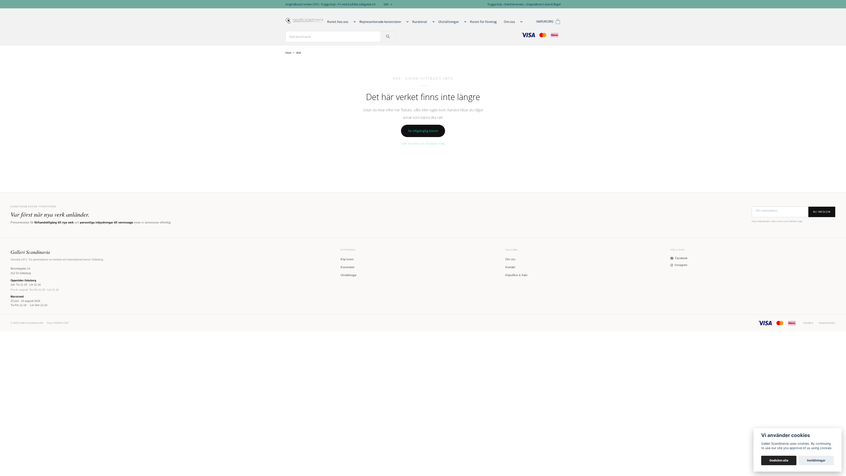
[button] (354, 22)
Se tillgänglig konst (423, 131)
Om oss (509, 21)
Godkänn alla (778, 460)
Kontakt (510, 267)
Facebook (681, 258)
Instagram (681, 265)
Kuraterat (419, 21)
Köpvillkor (808, 323)
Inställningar (816, 460)
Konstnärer (347, 267)
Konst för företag (483, 21)
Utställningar (448, 21)
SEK (386, 4)
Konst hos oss (337, 21)
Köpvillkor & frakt (516, 275)
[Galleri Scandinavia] (305, 20)
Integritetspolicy (827, 323)
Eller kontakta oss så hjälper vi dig (423, 143)
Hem (288, 53)
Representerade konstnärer (380, 21)
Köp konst (347, 259)
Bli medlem (821, 211)
